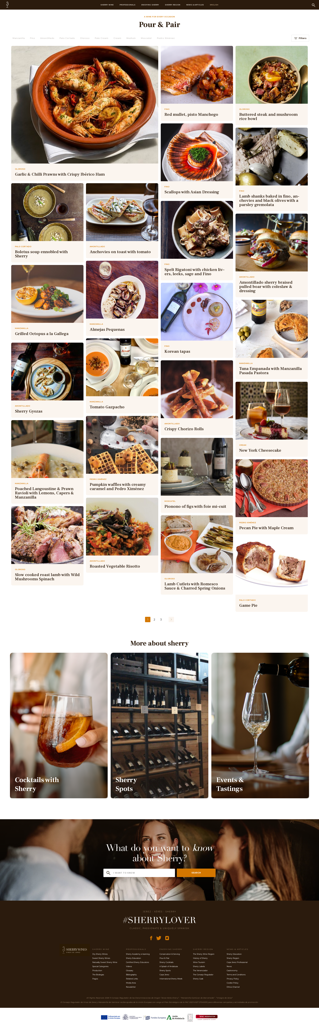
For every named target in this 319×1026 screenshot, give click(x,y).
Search (196, 873)
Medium (131, 38)
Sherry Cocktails (166, 962)
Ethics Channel (233, 987)
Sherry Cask (198, 979)
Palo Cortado (67, 38)
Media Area (131, 983)
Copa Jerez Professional (237, 962)
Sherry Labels (199, 966)
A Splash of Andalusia (169, 966)
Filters (302, 38)
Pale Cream (101, 38)
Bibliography (131, 975)
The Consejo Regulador (203, 975)
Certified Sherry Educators (137, 962)
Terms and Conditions (236, 975)
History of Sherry (200, 958)
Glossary (129, 970)
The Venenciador (200, 970)
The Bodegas (98, 975)
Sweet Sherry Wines (101, 958)
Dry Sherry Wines (100, 954)
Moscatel (146, 38)
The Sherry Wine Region (203, 954)
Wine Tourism (199, 962)
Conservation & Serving (170, 954)
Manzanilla (19, 38)
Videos (129, 966)
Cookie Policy (232, 983)
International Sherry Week (171, 979)
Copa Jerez (164, 975)
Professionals (128, 5)
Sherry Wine (107, 5)
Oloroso (84, 38)
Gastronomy (232, 970)
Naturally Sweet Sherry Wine (104, 962)
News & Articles (195, 5)
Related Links (132, 979)
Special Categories (100, 966)
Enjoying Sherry (150, 5)
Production (97, 970)
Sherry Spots (165, 970)
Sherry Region (172, 5)
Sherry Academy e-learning (138, 954)
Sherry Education (133, 958)
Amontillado (47, 38)
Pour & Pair (164, 958)
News (229, 966)
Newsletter (131, 987)
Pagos (95, 979)
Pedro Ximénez (166, 38)
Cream (117, 38)
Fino (32, 38)
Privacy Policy (233, 979)
